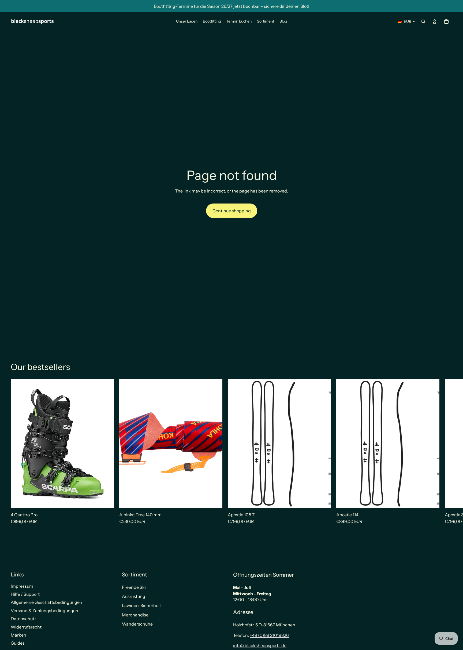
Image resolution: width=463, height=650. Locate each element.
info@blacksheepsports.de (259, 645)
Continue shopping (231, 210)
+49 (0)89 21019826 (269, 635)
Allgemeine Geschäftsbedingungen (46, 602)
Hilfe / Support (25, 594)
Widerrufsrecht (26, 627)
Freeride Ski (134, 587)
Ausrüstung (133, 596)
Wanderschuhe (137, 624)
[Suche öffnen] (423, 21)
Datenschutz (23, 618)
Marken (18, 635)
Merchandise (135, 615)
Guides (18, 643)
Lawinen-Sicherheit (141, 605)
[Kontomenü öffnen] (434, 21)
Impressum (22, 586)
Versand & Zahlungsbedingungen (44, 610)
